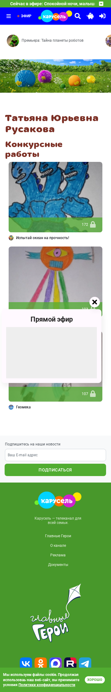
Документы (58, 565)
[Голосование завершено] (92, 224)
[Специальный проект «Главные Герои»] (55, 613)
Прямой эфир (52, 319)
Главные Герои (58, 536)
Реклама (58, 555)
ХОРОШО (94, 680)
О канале (58, 545)
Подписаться (55, 469)
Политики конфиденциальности (46, 685)
